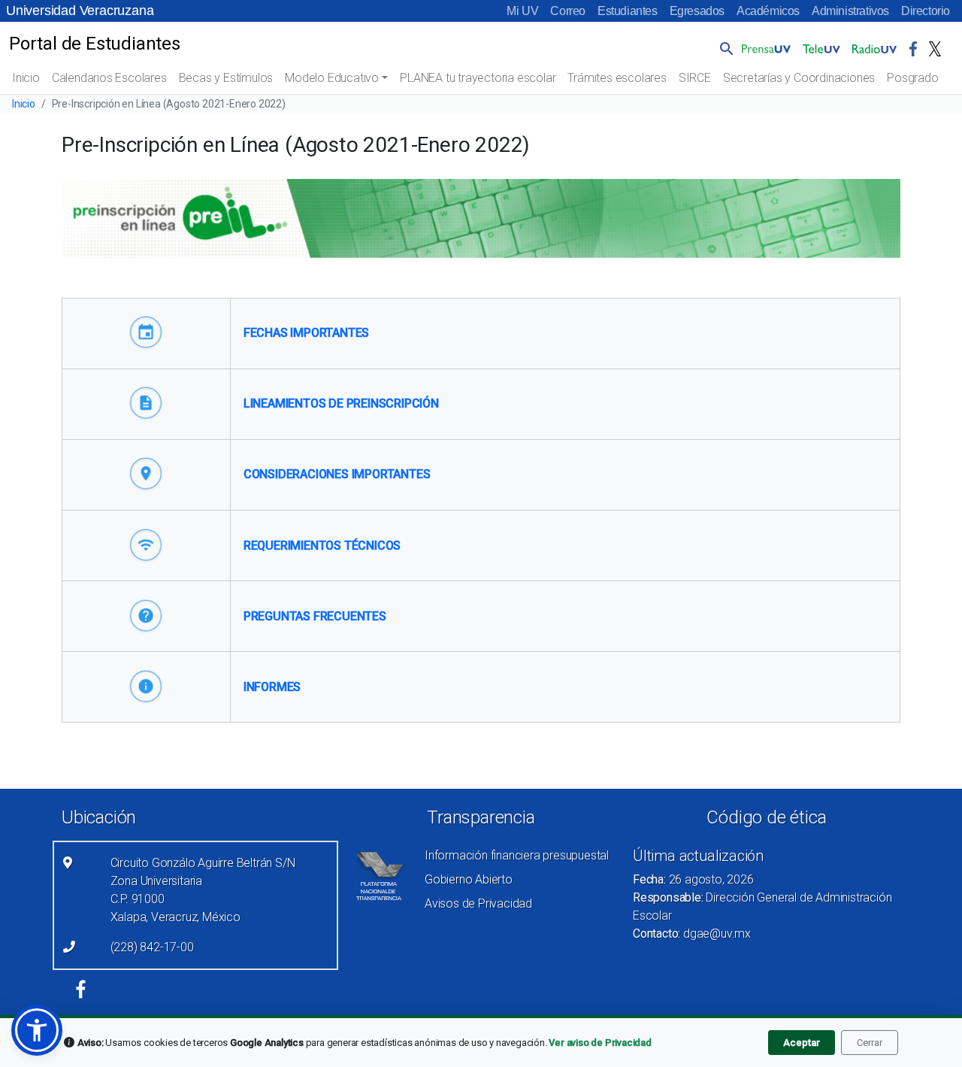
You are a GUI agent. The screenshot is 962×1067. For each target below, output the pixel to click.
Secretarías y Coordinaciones (799, 78)
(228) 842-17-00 (152, 947)
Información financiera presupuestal (517, 855)
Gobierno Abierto (469, 879)
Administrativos (850, 11)
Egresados (697, 11)
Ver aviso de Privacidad (600, 1042)
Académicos (768, 11)
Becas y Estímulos (226, 78)
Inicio (26, 78)
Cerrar (869, 1042)
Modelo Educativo (332, 78)
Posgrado (912, 78)
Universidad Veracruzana (79, 10)
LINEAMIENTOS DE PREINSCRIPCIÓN (341, 403)
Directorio (925, 11)
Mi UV (522, 11)
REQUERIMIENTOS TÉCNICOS (322, 545)
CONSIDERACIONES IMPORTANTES (337, 474)
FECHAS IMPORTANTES (306, 333)
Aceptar (801, 1042)
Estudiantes (627, 11)
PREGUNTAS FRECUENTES (315, 616)
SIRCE (695, 78)
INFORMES (272, 687)
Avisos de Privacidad (478, 903)
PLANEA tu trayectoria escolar (477, 78)
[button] (724, 48)
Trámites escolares (616, 78)
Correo (567, 11)
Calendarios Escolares (109, 78)
